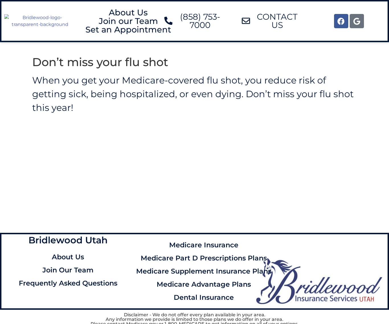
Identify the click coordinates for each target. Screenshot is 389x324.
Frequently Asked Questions (68, 283)
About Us (128, 12)
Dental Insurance (204, 297)
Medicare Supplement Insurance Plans (203, 271)
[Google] (357, 21)
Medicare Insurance (203, 245)
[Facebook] (341, 21)
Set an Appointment (128, 29)
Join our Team (128, 21)
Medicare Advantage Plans (204, 284)
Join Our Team (67, 270)
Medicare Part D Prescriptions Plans (204, 258)
